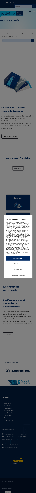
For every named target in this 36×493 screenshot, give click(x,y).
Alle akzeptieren (18, 258)
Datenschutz (15, 275)
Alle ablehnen (18, 264)
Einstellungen (18, 269)
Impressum (22, 275)
